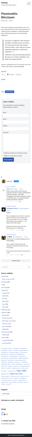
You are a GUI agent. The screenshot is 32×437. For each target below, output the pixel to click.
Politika (11, 20)
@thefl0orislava (18, 237)
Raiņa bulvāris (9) (12, 371)
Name (5, 112)
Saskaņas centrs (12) (24, 376)
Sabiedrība (4, 312)
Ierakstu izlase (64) (23, 358)
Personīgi (3, 287)
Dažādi (3, 276)
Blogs (3, 290)
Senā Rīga (5, 343)
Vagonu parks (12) (23, 380)
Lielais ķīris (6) (4, 366)
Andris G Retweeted (11, 186)
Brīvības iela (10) (23, 352)
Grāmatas (4, 282)
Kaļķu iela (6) (10, 362)
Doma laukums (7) (5, 356)
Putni (3, 304)
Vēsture (3, 337)
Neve (9, 435)
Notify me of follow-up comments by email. (15, 153)
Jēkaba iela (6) (4, 362)
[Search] (29, 267)
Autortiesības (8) (4, 352)
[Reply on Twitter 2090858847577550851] (7, 255)
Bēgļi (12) (17, 352)
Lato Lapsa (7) (27, 364)
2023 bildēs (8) (24, 348)
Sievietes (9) (16, 378)
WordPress (21, 435)
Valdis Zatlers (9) (4, 382)
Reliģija (4, 329)
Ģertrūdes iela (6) (4, 358)
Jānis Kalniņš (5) (10, 360)
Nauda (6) (3, 368)
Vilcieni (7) (26, 382)
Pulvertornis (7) (4, 371)
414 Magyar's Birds (12, 208)
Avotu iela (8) (11, 352)
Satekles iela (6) (4, 378)
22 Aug (20, 189)
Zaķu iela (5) (8, 384)
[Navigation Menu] (29, 3)
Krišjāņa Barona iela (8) (6, 364)
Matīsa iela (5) (16, 366)
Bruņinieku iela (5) (4, 354)
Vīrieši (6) (3, 384)
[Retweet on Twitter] (5, 186)
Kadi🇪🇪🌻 (9, 237)
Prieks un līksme (6, 279)
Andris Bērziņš (9, 91)
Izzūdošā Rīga (6, 340)
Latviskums (5, 323)
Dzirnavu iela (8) (22, 356)
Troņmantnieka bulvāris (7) (6, 380)
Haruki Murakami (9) (13, 358)
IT (1, 284)
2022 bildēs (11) (16, 348)
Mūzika (4, 301)
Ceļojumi (4, 293)
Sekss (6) (11, 378)
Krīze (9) (13, 364)
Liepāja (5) (10, 366)
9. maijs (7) (10, 350)
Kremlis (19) (24, 362)
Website (5, 125)
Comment (6, 132)
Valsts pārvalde (5, 332)
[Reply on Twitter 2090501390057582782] (7, 230)
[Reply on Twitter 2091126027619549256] (7, 202)
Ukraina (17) (15, 380)
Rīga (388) (21, 370)
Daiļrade (4, 296)
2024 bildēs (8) (4, 350)
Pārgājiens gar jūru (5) (16, 368)
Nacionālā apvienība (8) (25, 366)
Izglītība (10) (3, 360)
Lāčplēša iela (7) (19, 364)
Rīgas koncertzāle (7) (5, 376)
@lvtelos (15, 189)
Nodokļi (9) (8, 368)
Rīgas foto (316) (16, 374)
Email (5, 119)
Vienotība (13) (20, 382)
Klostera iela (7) (17, 362)
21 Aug (25, 237)
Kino (3, 298)
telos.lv (9, 189)
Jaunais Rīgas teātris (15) (20, 360)
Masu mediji (5, 326)
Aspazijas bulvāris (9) (24, 350)
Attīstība (4, 315)
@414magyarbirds (24, 208)
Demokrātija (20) (20, 354)
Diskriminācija (6, 318)
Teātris (4, 307)
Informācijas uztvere (7, 321)
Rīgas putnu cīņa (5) (15, 376)
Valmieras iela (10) (12, 382)
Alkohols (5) (16, 350)
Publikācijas (4, 309)
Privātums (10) (25, 368)
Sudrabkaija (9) (23, 378)
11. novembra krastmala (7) (6, 348)
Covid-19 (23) (12, 354)
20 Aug (8, 210)
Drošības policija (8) (14, 356)
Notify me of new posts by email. (13, 155)
